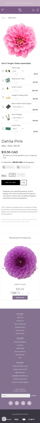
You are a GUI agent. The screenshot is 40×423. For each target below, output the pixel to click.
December (13, 219)
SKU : (4, 146)
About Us (20, 317)
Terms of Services (20, 324)
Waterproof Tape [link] (18, 79)
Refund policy (20, 355)
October (26, 221)
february (20, 219)
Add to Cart (10, 182)
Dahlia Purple (20, 284)
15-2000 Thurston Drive (20, 366)
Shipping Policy (20, 327)
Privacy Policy (20, 330)
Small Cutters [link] (17, 87)
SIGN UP (33, 395)
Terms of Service (20, 351)
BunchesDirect (23, 414)
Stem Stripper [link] (17, 114)
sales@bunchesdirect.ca (20, 376)
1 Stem (12, 175)
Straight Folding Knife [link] (20, 95)
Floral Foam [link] (16, 125)
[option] (20, 272)
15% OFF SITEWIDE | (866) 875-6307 (20, 3)
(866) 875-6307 (20, 372)
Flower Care (20, 333)
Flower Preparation (20, 342)
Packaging (9, 167)
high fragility (27, 219)
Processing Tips (25, 167)
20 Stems (21, 175)
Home (3, 18)
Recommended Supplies (20, 382)
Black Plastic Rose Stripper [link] (22, 103)
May (2, 221)
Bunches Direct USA (20, 379)
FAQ (20, 358)
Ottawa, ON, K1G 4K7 (20, 369)
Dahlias (7, 219)
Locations (20, 345)
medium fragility (9, 221)
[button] (13, 74)
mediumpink (19, 221)
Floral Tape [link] (16, 68)
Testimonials (20, 348)
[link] (8, 71)
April (2, 219)
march (34, 219)
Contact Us (20, 321)
